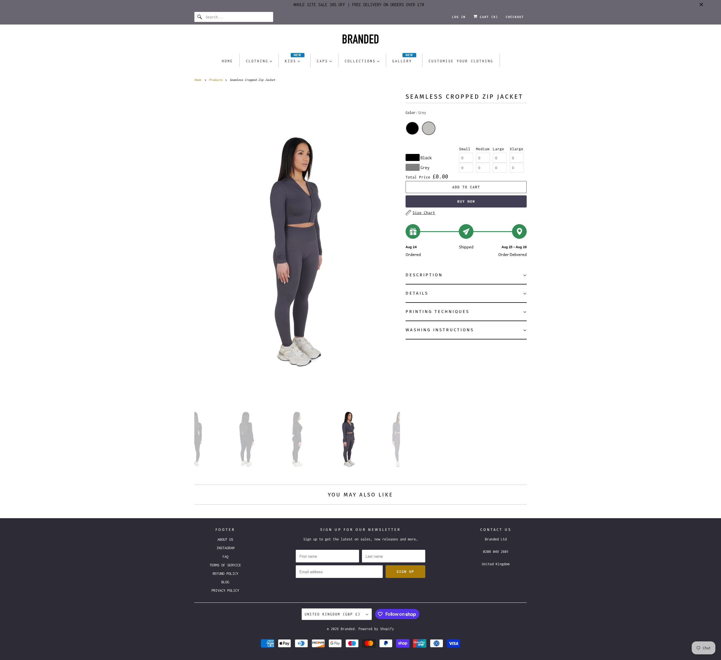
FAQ (225, 557)
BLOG (225, 582)
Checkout (515, 17)
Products (216, 79)
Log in (459, 17)
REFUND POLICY (225, 573)
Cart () (488, 17)
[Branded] (360, 40)
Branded (348, 629)
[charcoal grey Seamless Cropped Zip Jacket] (297, 242)
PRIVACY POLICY (225, 590)
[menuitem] (227, 61)
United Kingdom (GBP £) (334, 614)
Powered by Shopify (376, 629)
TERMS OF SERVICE (225, 565)
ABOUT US (225, 539)
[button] (466, 275)
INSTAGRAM (225, 548)
